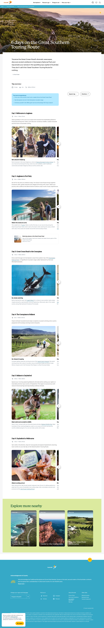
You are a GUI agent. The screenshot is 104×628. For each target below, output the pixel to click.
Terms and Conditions (73, 597)
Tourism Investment (86, 599)
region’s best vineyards (43, 361)
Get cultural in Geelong (18, 159)
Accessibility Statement (71, 600)
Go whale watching (17, 298)
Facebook (45, 595)
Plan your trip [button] (65, 2)
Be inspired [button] (36, 2)
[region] (79, 77)
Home (2, 6)
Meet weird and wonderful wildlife (21, 422)
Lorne (23, 225)
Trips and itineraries (10, 6)
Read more (21, 583)
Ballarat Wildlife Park (47, 424)
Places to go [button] (45, 2)
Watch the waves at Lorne (19, 222)
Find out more (14, 616)
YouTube (45, 598)
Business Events (85, 597)
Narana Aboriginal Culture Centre (44, 162)
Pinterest (58, 598)
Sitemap (70, 601)
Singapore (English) (16, 596)
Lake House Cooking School (27, 489)
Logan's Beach (30, 300)
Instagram (58, 595)
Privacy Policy (72, 595)
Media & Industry (85, 595)
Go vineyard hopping (18, 359)
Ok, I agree (19, 623)
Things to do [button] (55, 2)
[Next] (58, 143)
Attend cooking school (18, 483)
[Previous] (12, 143)
